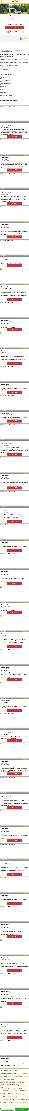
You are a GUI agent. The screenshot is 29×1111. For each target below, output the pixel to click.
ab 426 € (14, 774)
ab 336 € (14, 841)
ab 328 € (14, 550)
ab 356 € (14, 740)
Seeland (18, 50)
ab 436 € (14, 392)
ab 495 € (14, 807)
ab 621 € (14, 936)
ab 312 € (14, 710)
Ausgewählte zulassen (7, 1109)
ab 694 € (14, 1037)
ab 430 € (14, 646)
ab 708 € (14, 970)
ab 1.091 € (14, 203)
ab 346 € (14, 1003)
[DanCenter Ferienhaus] (14, 1)
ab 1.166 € (14, 583)
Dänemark (13, 50)
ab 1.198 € (14, 237)
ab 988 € (14, 679)
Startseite (8, 50)
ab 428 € (14, 265)
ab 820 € (14, 874)
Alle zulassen (22, 1109)
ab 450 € (14, 421)
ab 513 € (14, 363)
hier (26, 1085)
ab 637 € (14, 170)
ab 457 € (14, 454)
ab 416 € (14, 612)
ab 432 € (14, 903)
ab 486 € (14, 488)
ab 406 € (14, 329)
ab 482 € (14, 136)
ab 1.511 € (14, 299)
